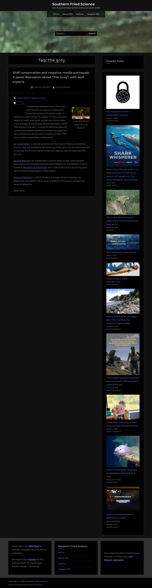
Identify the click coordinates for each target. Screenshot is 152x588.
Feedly (32, 559)
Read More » (20, 191)
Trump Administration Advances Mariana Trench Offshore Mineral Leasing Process (122, 381)
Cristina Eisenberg (23, 177)
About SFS (67, 14)
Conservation (23, 98)
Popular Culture (38, 98)
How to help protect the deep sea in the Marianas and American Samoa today (121, 319)
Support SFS (93, 14)
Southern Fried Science (73, 4)
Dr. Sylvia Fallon (22, 144)
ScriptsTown (38, 585)
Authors (80, 14)
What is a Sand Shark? (117, 279)
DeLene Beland (22, 161)
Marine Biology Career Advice (121, 252)
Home (56, 14)
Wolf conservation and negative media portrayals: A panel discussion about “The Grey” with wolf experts (51, 77)
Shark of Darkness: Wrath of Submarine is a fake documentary (120, 518)
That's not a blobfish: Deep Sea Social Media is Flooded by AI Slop (121, 473)
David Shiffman (62, 87)
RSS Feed (34, 546)
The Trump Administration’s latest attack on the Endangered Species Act (122, 220)
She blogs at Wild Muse (35, 167)
